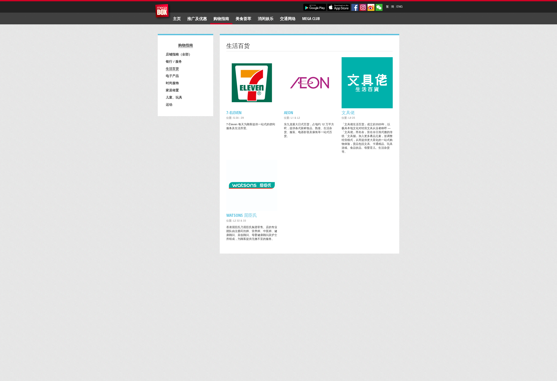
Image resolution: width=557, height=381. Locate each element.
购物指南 (221, 18)
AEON (288, 112)
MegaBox (163, 12)
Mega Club (311, 18)
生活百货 (172, 68)
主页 (177, 18)
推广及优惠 (197, 18)
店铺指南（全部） (179, 54)
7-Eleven (234, 112)
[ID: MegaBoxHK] (379, 7)
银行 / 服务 (174, 61)
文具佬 (348, 112)
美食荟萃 (243, 18)
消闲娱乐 (265, 18)
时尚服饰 (172, 83)
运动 (169, 104)
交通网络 (288, 18)
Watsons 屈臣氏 (241, 215)
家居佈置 (172, 90)
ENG (399, 6)
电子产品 (172, 76)
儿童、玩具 (174, 97)
